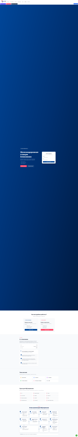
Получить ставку (31, 329)
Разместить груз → (47, 329)
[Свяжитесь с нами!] (76, 435)
